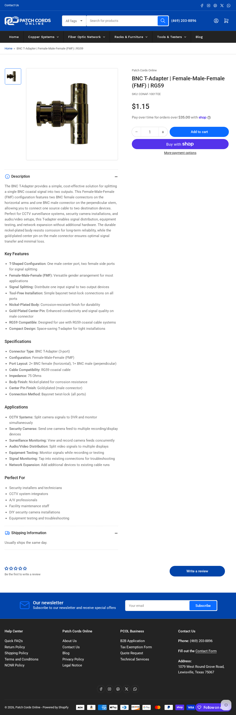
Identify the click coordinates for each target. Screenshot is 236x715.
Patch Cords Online (144, 70)
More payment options (180, 153)
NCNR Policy (14, 665)
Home (8, 48)
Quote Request (131, 653)
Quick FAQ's (14, 641)
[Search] (163, 20)
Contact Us (12, 5)
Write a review (197, 571)
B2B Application (132, 641)
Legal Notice (72, 665)
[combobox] (127, 20)
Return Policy (15, 647)
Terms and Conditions (21, 659)
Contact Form (206, 651)
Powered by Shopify (55, 707)
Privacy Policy (73, 659)
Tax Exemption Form (136, 647)
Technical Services (134, 659)
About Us (69, 641)
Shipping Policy (16, 653)
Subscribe (203, 606)
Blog (65, 653)
